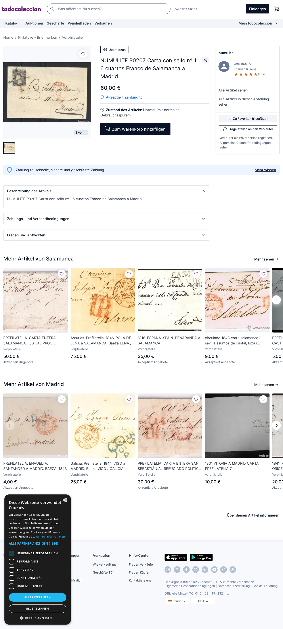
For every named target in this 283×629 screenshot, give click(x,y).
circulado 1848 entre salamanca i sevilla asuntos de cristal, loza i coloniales (232, 341)
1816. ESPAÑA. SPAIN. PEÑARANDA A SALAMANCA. (169, 340)
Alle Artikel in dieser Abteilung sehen (243, 101)
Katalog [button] (12, 23)
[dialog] (37, 559)
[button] (106, 191)
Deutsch (178, 601)
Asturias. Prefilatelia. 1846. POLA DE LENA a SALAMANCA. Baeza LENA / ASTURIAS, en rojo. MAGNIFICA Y (101, 341)
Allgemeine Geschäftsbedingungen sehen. (245, 145)
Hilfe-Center (139, 555)
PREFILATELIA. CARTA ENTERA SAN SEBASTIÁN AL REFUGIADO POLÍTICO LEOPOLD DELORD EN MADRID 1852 (169, 466)
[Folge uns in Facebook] (186, 569)
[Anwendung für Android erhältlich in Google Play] (201, 557)
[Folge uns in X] (195, 569)
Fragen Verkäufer (141, 564)
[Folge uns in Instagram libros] (177, 569)
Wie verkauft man (105, 564)
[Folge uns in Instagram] (167, 569)
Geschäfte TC (103, 572)
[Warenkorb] (276, 9)
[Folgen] (83, 54)
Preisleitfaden (79, 23)
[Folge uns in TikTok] (223, 569)
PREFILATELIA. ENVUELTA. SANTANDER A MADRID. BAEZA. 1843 (35, 466)
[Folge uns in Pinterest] (205, 569)
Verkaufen (103, 23)
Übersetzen (117, 49)
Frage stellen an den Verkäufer (250, 129)
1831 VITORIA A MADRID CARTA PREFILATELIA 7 (232, 466)
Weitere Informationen (50, 536)
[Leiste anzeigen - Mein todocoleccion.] (276, 23)
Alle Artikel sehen (233, 90)
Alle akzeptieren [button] (37, 597)
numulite (226, 53)
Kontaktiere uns (140, 580)
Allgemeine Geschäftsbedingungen (189, 586)
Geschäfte (55, 23)
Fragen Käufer (139, 572)
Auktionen (34, 23)
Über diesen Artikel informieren (253, 515)
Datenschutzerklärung (234, 586)
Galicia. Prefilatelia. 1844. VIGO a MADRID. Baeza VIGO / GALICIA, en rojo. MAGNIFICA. (100, 466)
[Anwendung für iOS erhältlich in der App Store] (175, 557)
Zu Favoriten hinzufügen (250, 118)
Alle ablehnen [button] (37, 608)
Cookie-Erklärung (265, 586)
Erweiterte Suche (185, 9)
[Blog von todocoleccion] (232, 569)
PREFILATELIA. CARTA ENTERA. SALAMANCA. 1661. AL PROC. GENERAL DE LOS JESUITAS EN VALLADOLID (30, 341)
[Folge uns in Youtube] (214, 569)
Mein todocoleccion (255, 23)
